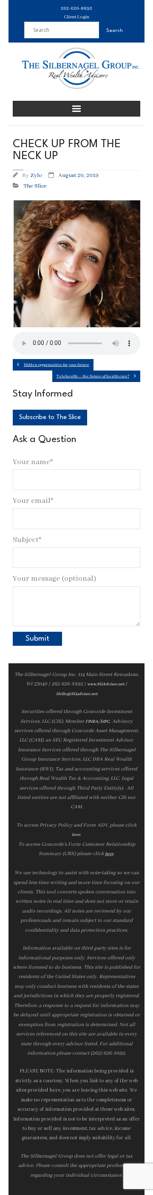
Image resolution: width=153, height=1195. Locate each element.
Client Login (76, 17)
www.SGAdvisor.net (105, 684)
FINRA (91, 721)
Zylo (36, 175)
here (76, 835)
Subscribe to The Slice (50, 417)
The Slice (35, 186)
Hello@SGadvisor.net (76, 694)
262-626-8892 (76, 8)
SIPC (105, 721)
